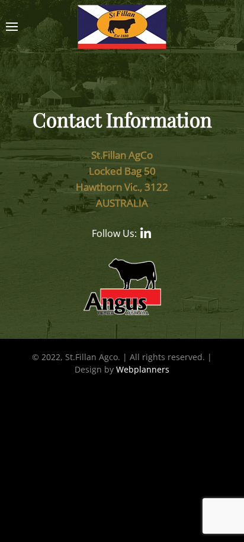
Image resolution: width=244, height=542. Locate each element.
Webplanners (142, 369)
